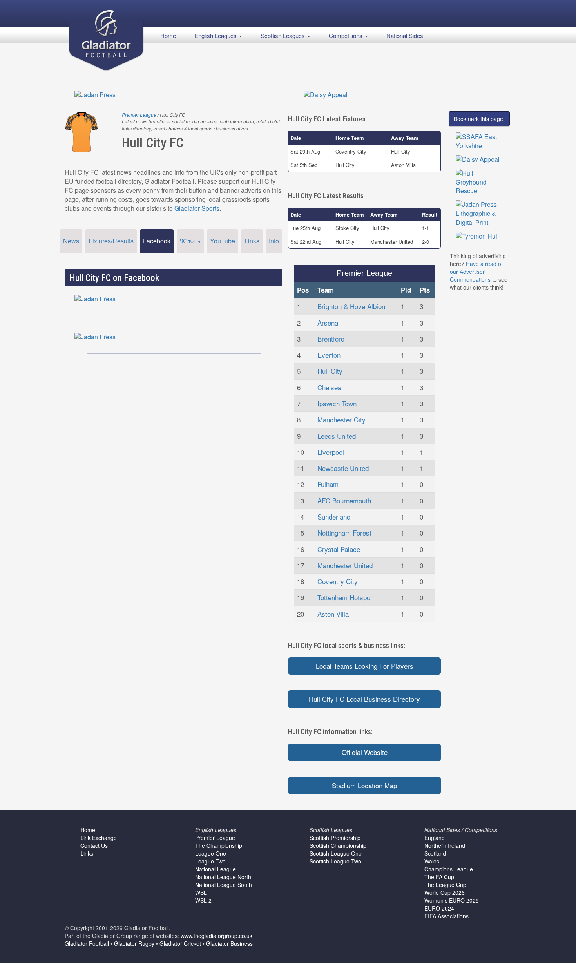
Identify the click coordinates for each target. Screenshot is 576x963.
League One (210, 853)
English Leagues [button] (216, 35)
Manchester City (341, 419)
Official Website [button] (365, 752)
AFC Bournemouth (344, 500)
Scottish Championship (338, 845)
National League (215, 869)
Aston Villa (333, 614)
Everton (329, 355)
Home (168, 35)
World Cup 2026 (444, 892)
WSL (201, 892)
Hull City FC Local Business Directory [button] (364, 699)
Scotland (435, 853)
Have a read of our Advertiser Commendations (476, 271)
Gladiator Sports (196, 208)
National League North (223, 877)
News (71, 240)
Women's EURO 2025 (451, 900)
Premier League (139, 114)
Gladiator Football (87, 943)
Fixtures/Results (111, 240)
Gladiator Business (229, 943)
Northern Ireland (444, 845)
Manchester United (345, 565)
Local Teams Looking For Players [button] (364, 666)
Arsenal (328, 323)
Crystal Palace (338, 549)
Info (274, 240)
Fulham (328, 484)
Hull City (329, 371)
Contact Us (94, 845)
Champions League (448, 869)
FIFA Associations (446, 916)
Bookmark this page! (479, 119)
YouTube (222, 240)
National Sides (404, 35)
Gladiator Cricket (180, 943)
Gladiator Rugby (134, 943)
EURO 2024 (439, 908)
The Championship (218, 845)
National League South (223, 885)
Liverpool (330, 452)
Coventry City (337, 581)
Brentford (330, 339)
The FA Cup (439, 877)
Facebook (156, 240)
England (434, 838)
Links (252, 240)
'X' (190, 240)
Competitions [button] (346, 35)
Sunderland (333, 516)
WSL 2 (203, 900)
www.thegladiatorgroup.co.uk (216, 935)
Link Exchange (98, 838)
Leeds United (336, 436)
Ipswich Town (337, 403)
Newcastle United (343, 468)
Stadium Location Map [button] (364, 785)
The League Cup (445, 885)
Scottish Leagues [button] (283, 35)
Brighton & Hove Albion (351, 306)
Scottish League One (336, 853)
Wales (431, 861)
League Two (210, 861)
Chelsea (329, 387)
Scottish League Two (335, 861)
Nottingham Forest (344, 533)
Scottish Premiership (335, 838)
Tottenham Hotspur (345, 597)
